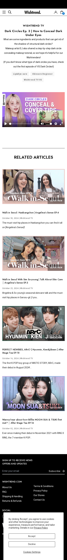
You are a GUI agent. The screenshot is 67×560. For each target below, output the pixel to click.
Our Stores (39, 495)
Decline (32, 544)
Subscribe (54, 471)
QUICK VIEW (56, 200)
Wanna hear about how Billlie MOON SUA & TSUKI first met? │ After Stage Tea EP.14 (32, 421)
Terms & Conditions (44, 486)
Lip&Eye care (20, 74)
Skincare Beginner (42, 74)
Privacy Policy (41, 527)
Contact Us (39, 499)
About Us (7, 487)
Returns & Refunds (12, 501)
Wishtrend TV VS (33, 80)
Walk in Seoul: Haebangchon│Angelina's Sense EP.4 (30, 212)
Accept (31, 536)
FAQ (4, 492)
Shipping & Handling (12, 496)
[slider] (20, 123)
